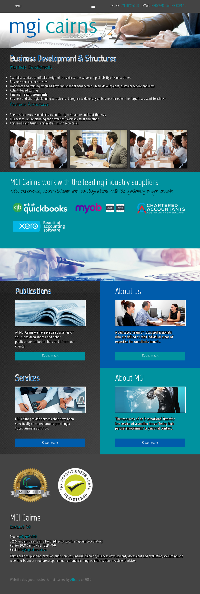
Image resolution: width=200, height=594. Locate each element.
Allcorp (75, 579)
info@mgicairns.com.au (168, 5)
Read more (50, 356)
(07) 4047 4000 (129, 5)
